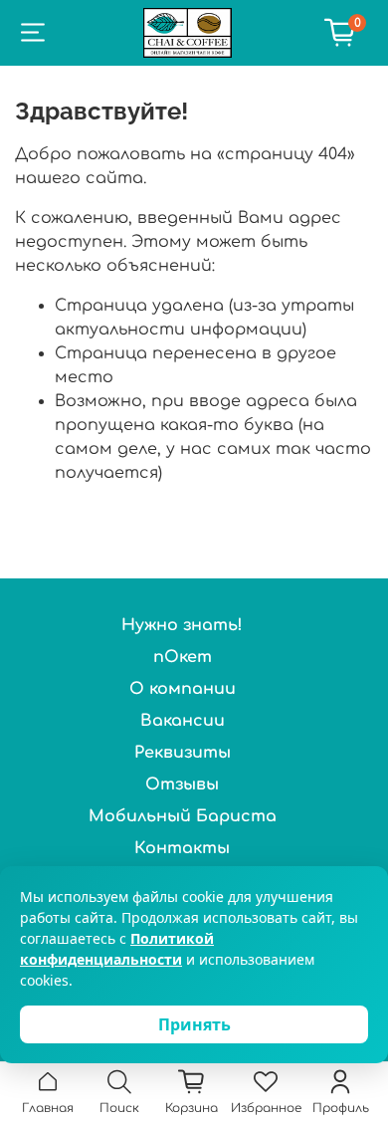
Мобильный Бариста (183, 816)
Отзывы (182, 784)
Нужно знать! (182, 625)
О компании (182, 689)
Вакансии (182, 721)
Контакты (182, 848)
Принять (194, 1024)
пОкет (182, 657)
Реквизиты (182, 753)
